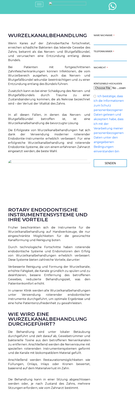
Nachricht (101, 67)
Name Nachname (104, 35)
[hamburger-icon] (39, 4)
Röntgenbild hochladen (108, 83)
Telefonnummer (104, 51)
